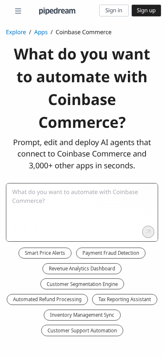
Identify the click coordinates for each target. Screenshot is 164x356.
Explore (16, 32)
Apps (41, 32)
